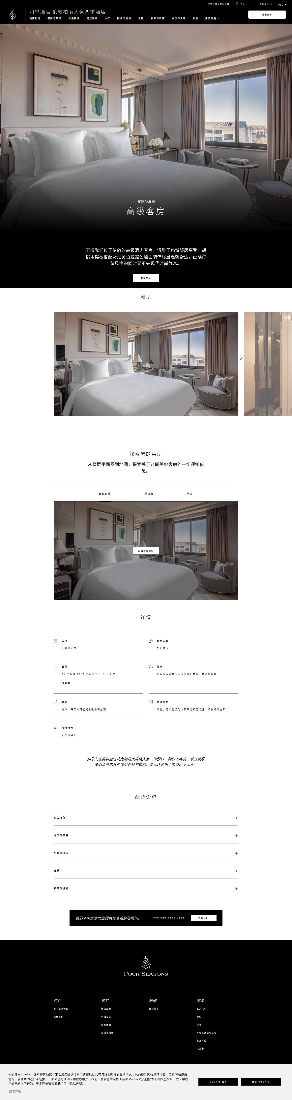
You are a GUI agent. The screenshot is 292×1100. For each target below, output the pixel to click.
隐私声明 (15, 1091)
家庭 (195, 18)
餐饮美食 (92, 18)
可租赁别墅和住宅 (207, 1032)
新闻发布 (154, 1008)
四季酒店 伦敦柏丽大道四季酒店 (67, 11)
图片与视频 (124, 18)
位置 (141, 18)
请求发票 (106, 1008)
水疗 (107, 18)
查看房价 (267, 14)
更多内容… (212, 18)
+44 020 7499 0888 (169, 917)
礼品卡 (200, 1048)
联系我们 (203, 918)
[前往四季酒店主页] (12, 14)
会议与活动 (179, 18)
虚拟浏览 (105, 493)
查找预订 (106, 1016)
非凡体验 (202, 1040)
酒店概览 (35, 18)
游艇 (199, 1016)
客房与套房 (54, 18)
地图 (190, 493)
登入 (242, 4)
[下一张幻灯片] (241, 358)
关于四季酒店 (61, 1008)
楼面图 (148, 493)
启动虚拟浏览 (146, 550)
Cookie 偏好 (218, 1081)
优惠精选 (73, 18)
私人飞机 (202, 1008)
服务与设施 (158, 18)
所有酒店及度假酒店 (218, 4)
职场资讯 (59, 1016)
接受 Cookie (261, 1081)
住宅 (199, 1024)
